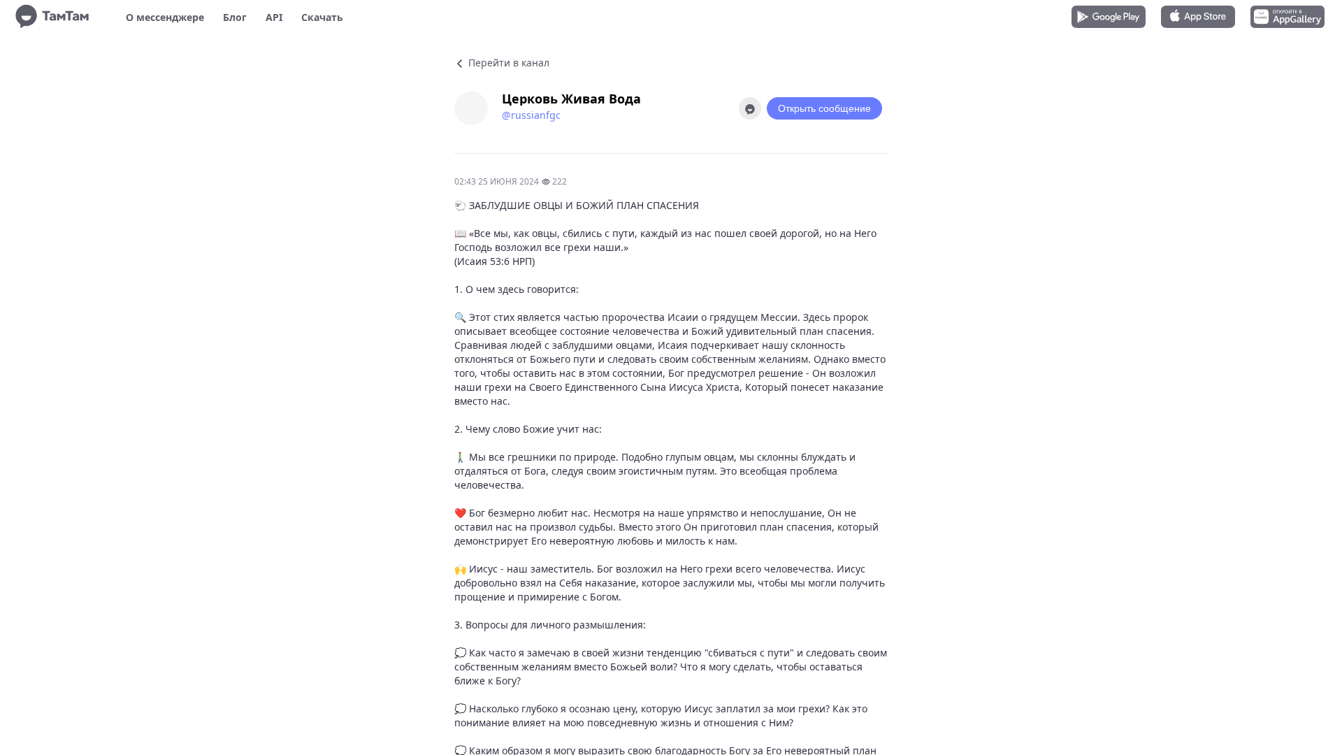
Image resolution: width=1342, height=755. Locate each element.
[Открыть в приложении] (750, 108)
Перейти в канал (507, 62)
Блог (235, 17)
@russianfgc (531, 115)
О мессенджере (165, 17)
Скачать (322, 17)
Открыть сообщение (824, 108)
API (274, 17)
